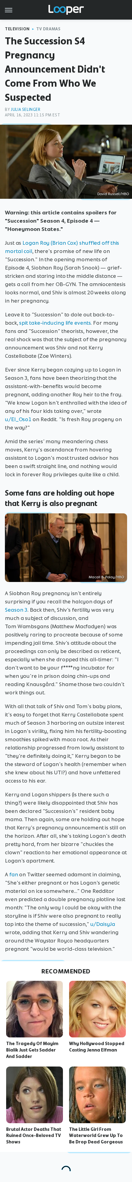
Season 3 (16, 610)
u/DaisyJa (102, 924)
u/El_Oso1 (18, 419)
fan (13, 874)
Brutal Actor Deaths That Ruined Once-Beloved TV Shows (33, 1135)
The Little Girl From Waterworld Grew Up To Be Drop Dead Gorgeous (96, 1135)
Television (17, 29)
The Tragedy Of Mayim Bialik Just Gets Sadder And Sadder (32, 1049)
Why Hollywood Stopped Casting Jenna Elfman (96, 1046)
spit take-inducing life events (55, 323)
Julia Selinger (25, 109)
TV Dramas (48, 29)
